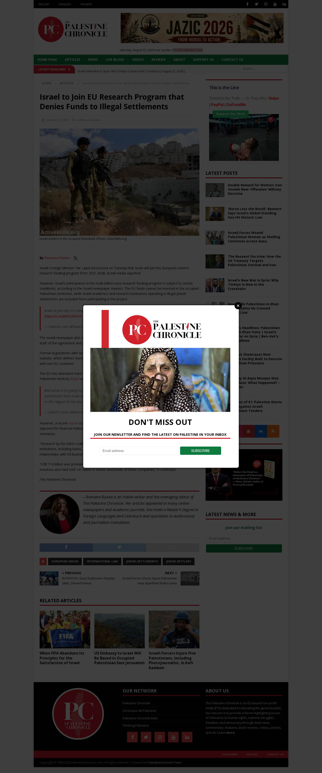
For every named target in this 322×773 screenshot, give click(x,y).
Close (238, 305)
